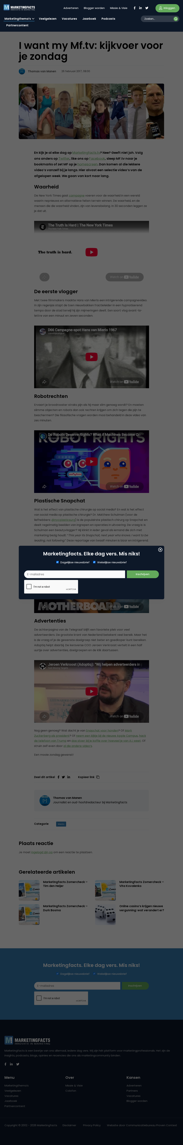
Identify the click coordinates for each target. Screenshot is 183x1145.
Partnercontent (17, 25)
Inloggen (169, 8)
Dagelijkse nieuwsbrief (75, 562)
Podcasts (108, 19)
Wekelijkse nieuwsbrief (112, 562)
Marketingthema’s (17, 19)
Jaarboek (89, 19)
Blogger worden (94, 8)
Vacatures (69, 19)
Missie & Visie (118, 8)
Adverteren (70, 8)
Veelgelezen (47, 19)
